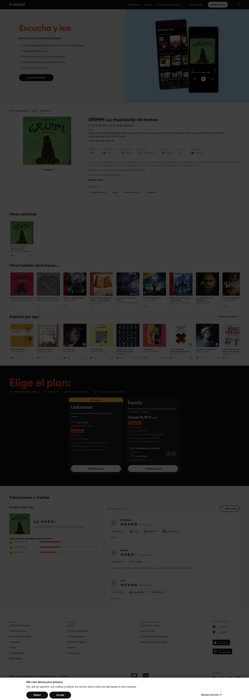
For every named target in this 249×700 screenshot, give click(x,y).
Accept (60, 695)
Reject (37, 695)
